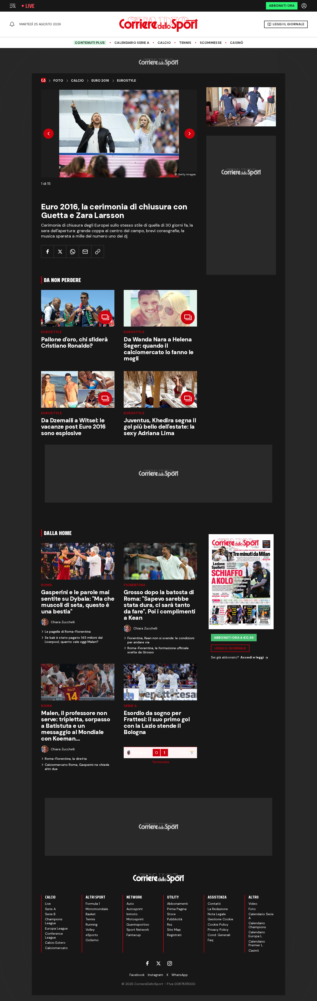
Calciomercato (56, 948)
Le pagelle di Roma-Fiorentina (68, 631)
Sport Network (137, 929)
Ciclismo (92, 940)
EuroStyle (51, 332)
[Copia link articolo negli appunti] (97, 251)
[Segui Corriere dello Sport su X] (158, 963)
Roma (46, 585)
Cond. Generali (219, 935)
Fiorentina (134, 585)
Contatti (214, 904)
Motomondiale (97, 909)
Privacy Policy (218, 929)
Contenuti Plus (90, 43)
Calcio (164, 43)
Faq (210, 940)
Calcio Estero (55, 942)
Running (91, 924)
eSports (92, 935)
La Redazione (218, 909)
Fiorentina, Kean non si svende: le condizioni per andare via (160, 640)
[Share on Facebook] (47, 251)
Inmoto (132, 914)
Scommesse (211, 43)
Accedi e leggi (252, 657)
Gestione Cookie (220, 919)
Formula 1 (93, 904)
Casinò (236, 43)
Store (171, 914)
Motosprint (135, 919)
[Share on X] (60, 251)
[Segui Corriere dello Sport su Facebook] (147, 963)
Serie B (50, 914)
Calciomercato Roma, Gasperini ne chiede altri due (77, 767)
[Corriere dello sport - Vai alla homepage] (158, 24)
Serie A (130, 705)
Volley (90, 929)
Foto (58, 81)
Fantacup (133, 935)
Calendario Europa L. (257, 934)
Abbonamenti (177, 904)
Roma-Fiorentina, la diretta (66, 759)
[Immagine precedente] (48, 133)
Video (253, 904)
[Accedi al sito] (304, 6)
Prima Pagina (177, 909)
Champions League (53, 921)
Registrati (174, 935)
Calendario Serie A (131, 43)
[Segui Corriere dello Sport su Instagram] (169, 963)
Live (30, 6)
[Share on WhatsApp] (72, 251)
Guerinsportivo (137, 924)
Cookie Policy (218, 924)
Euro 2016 (100, 81)
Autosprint (134, 909)
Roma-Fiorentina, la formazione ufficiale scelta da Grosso (158, 650)
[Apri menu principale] (12, 6)
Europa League (56, 928)
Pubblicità (174, 919)
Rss (169, 924)
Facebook (137, 975)
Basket (91, 914)
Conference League (54, 935)
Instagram (155, 975)
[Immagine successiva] (189, 133)
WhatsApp (179, 975)
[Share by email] (85, 251)
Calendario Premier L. (257, 943)
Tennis (185, 43)
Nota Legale (217, 914)
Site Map (174, 929)
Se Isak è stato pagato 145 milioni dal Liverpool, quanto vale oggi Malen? (74, 639)
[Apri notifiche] (12, 24)
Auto (130, 904)
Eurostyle (126, 81)
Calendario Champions (257, 925)
